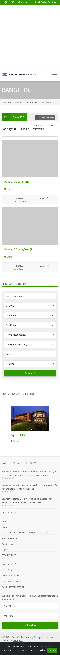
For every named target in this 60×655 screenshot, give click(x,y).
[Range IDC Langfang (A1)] (30, 225)
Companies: (8, 575)
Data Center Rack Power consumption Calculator (25, 532)
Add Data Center (45, 2)
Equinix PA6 (18, 435)
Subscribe (30, 625)
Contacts (6, 526)
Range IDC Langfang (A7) (19, 181)
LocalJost (18, 640)
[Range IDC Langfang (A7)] (30, 158)
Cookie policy (38, 650)
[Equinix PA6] (30, 418)
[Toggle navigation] (54, 74)
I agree (52, 650)
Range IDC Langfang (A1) (19, 249)
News (4, 521)
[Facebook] (6, 2)
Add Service (7, 543)
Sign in (24, 2)
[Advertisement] (30, 36)
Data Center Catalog (22, 637)
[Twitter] (12, 2)
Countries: (7, 564)
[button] (28, 429)
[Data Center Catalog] (19, 74)
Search (31, 373)
